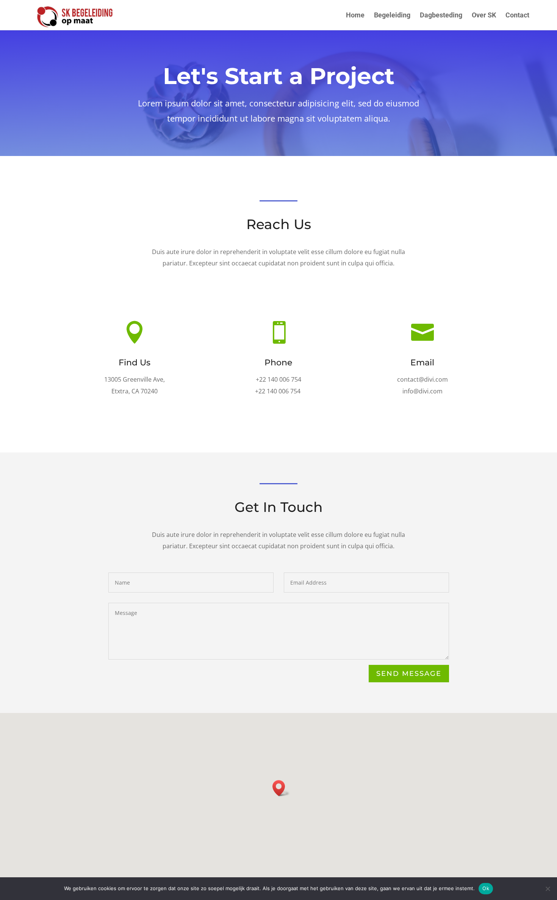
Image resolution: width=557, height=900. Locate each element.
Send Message (408, 673)
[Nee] (547, 888)
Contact (517, 15)
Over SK (484, 15)
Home (355, 15)
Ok (485, 888)
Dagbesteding (441, 15)
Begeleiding (392, 15)
